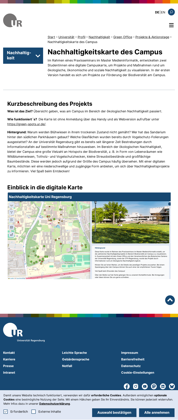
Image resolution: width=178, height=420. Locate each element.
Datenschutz (131, 366)
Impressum (129, 353)
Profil (81, 37)
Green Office (122, 37)
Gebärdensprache (75, 359)
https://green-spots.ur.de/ (26, 124)
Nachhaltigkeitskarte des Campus (72, 42)
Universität (66, 37)
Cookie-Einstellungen (137, 372)
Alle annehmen (156, 412)
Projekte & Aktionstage (152, 37)
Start (51, 37)
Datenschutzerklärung (54, 403)
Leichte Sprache (74, 353)
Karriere (9, 359)
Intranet (9, 372)
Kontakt (9, 353)
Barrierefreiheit (132, 359)
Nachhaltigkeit (99, 37)
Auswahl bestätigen (114, 412)
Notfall (67, 366)
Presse (8, 366)
